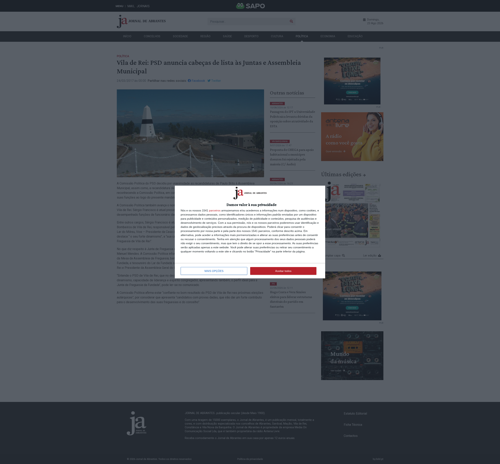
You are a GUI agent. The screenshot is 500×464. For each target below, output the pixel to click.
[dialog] (250, 232)
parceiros (215, 210)
